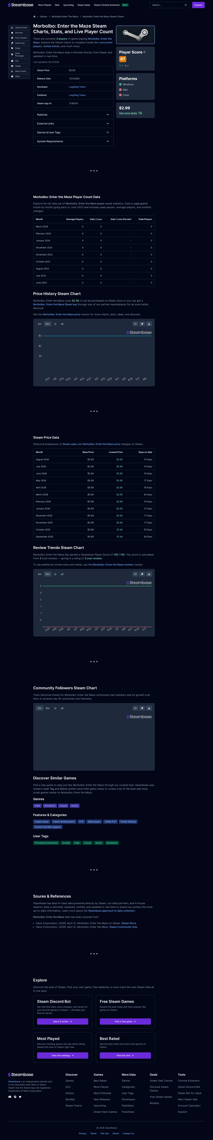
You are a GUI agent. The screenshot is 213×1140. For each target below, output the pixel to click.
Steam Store (128, 923)
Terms (93, 1133)
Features (42, 114)
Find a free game (123, 1021)
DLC (68, 1086)
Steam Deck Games (105, 1111)
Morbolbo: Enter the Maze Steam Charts (103, 16)
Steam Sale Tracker (161, 1080)
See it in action (60, 1021)
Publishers (128, 1105)
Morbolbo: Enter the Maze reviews (113, 564)
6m (48, 323)
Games (43, 16)
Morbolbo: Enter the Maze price (61, 314)
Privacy (83, 1133)
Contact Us (128, 1133)
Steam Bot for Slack (190, 1093)
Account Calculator (189, 1105)
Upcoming (68, 5)
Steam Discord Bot (189, 1086)
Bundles (70, 1099)
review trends (51, 46)
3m (39, 323)
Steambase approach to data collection (111, 910)
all (62, 323)
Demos (70, 1093)
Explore (198, 5)
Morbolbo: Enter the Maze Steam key (55, 304)
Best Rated (100, 1080)
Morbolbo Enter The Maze (65, 16)
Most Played (44, 5)
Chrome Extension (189, 1080)
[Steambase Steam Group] (15, 1097)
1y (55, 323)
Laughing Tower (77, 86)
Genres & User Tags (49, 132)
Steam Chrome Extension (107, 5)
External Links (45, 123)
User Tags (128, 1093)
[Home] (34, 16)
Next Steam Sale (188, 1099)
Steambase (14, 1081)
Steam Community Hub (123, 926)
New (57, 5)
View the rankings (61, 1055)
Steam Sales (83, 5)
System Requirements (50, 141)
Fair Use (104, 1133)
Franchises (128, 1111)
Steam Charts (74, 1105)
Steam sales (70, 444)
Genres (126, 1080)
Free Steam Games (161, 1096)
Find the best (123, 1055)
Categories (128, 1086)
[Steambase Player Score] (144, 52)
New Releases (102, 1099)
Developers (128, 1099)
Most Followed (102, 1093)
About (116, 1133)
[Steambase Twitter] (20, 1097)
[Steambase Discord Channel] (9, 1097)
